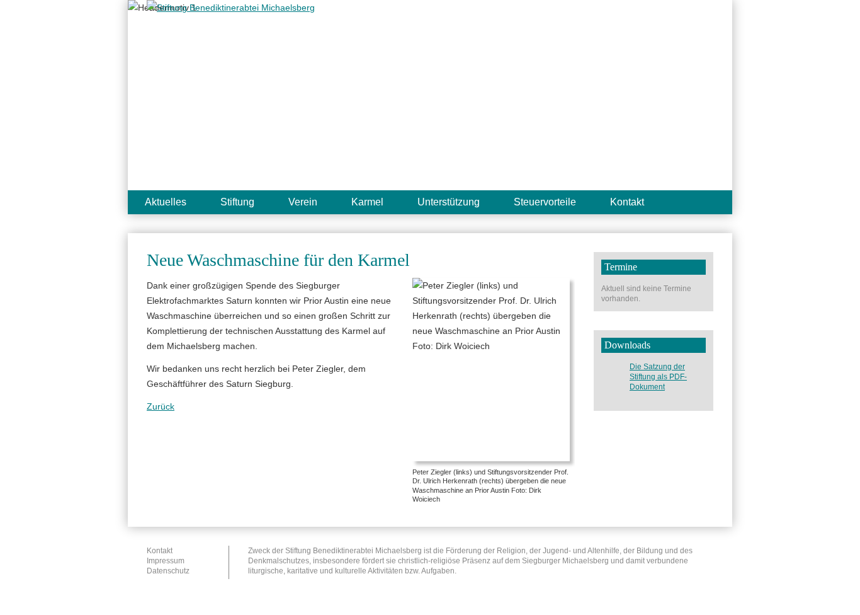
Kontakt (627, 202)
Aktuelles (165, 202)
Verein (302, 202)
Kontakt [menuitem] (160, 550)
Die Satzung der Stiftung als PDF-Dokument (658, 376)
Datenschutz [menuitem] (168, 570)
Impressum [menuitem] (165, 560)
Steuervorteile (545, 202)
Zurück (160, 406)
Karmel (367, 202)
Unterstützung (448, 202)
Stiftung (237, 202)
